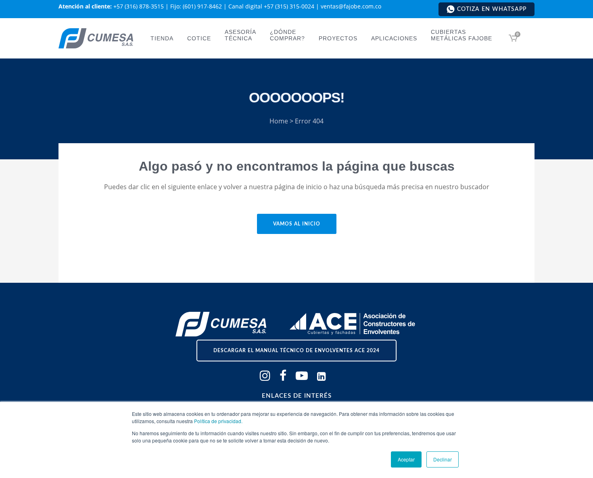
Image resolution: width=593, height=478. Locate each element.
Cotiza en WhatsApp (491, 9)
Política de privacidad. (218, 420)
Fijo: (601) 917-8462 (196, 6)
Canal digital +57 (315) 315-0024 (271, 6)
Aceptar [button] (406, 459)
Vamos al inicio (296, 223)
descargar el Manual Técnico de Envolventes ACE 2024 (296, 350)
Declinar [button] (442, 459)
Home (278, 121)
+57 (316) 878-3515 (138, 6)
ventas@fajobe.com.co (351, 6)
